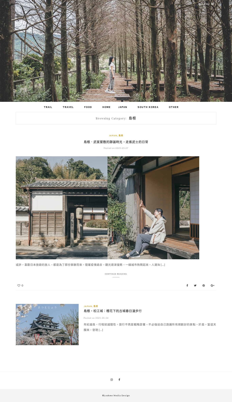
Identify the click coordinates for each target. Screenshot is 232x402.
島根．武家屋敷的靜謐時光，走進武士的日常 (116, 142)
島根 (121, 135)
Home (106, 107)
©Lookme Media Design (116, 395)
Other (174, 107)
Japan (122, 107)
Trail (48, 107)
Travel (68, 107)
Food (88, 107)
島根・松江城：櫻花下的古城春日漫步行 (113, 311)
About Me (203, 4)
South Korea (148, 107)
